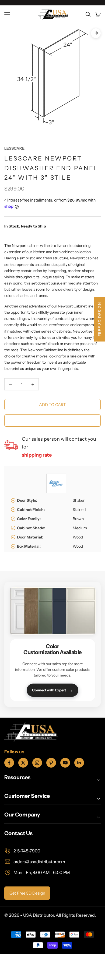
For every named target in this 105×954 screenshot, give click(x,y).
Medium (80, 527)
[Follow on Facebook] (9, 762)
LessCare (14, 148)
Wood (78, 537)
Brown (78, 518)
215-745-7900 (26, 850)
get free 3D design (27, 893)
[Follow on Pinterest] (51, 762)
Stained (79, 509)
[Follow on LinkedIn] (79, 762)
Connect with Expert (52, 690)
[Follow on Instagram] (37, 762)
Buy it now (52, 420)
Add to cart (52, 404)
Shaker (79, 500)
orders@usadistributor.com (39, 861)
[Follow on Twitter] (23, 762)
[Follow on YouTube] (65, 762)
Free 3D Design (99, 319)
